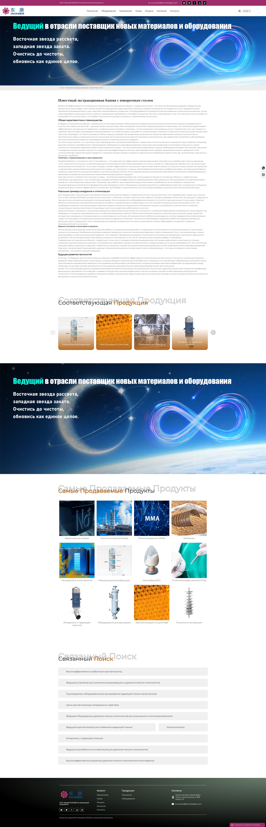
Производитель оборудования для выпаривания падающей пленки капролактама (111, 694)
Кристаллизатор (176, 727)
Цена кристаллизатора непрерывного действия (92, 705)
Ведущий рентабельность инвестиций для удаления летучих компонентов (107, 749)
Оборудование (128, 799)
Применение (102, 795)
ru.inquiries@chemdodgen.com (164, 3)
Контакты (101, 810)
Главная (62, 88)
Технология (127, 795)
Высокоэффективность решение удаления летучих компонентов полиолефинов (110, 760)
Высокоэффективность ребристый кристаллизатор (94, 671)
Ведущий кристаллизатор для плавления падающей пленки (99, 727)
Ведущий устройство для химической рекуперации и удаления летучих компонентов (113, 682)
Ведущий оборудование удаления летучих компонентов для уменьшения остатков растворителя (119, 716)
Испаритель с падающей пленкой (84, 738)
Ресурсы (100, 802)
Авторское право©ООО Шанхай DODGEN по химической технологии (86, 818)
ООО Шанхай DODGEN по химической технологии (81, 3)
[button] (213, 332)
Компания (101, 806)
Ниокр (99, 799)
